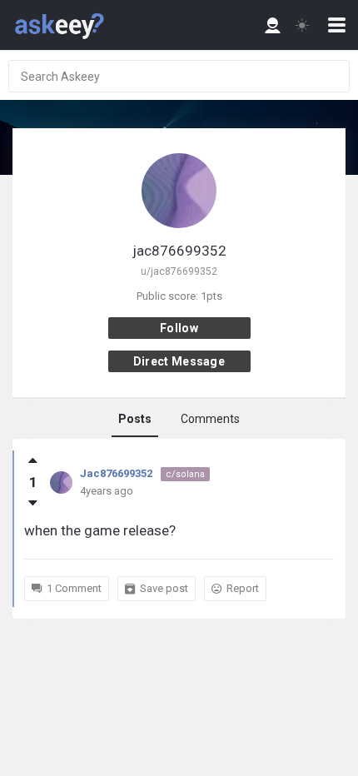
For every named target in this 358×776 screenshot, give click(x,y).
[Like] (32, 460)
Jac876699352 (116, 473)
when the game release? (100, 530)
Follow (179, 328)
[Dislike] (32, 503)
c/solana (185, 474)
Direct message (179, 361)
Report (242, 588)
